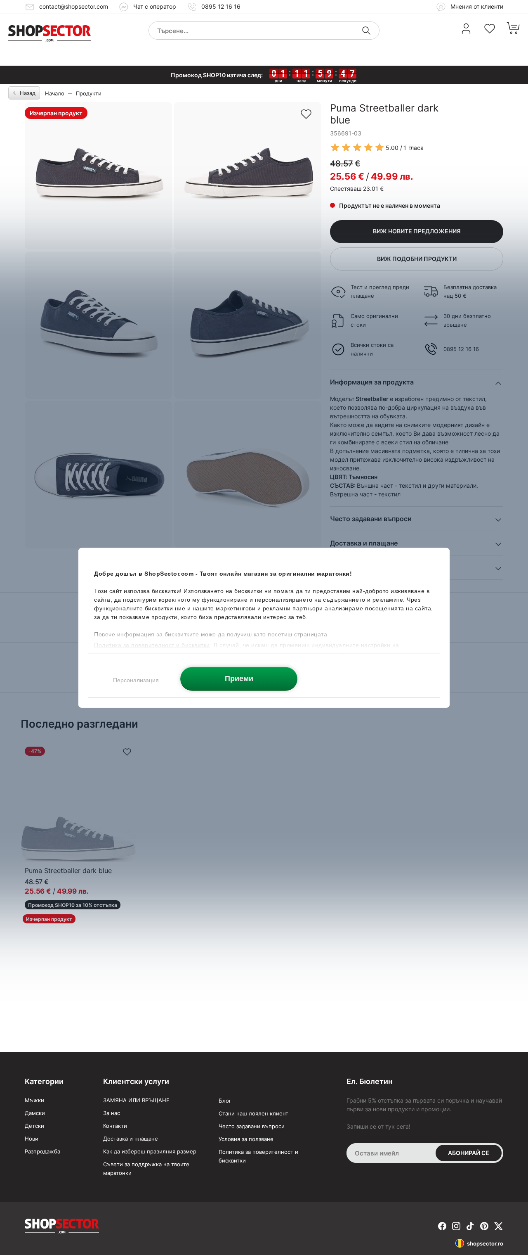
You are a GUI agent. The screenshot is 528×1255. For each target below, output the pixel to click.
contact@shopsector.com (73, 6)
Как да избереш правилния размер (149, 1151)
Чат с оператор (154, 6)
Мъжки (34, 1100)
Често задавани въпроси (252, 1126)
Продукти (88, 93)
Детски (34, 1125)
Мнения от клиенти (476, 6)
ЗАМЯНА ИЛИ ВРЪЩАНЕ (136, 1100)
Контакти (115, 1125)
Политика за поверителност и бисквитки (258, 1156)
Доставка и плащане (130, 1138)
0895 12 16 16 (220, 6)
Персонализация (136, 679)
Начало (54, 93)
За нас (111, 1113)
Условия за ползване (246, 1139)
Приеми (239, 678)
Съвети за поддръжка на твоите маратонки (146, 1168)
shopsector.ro (485, 1243)
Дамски (35, 1113)
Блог (225, 1100)
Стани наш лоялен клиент (253, 1113)
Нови (31, 1138)
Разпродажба (42, 1151)
